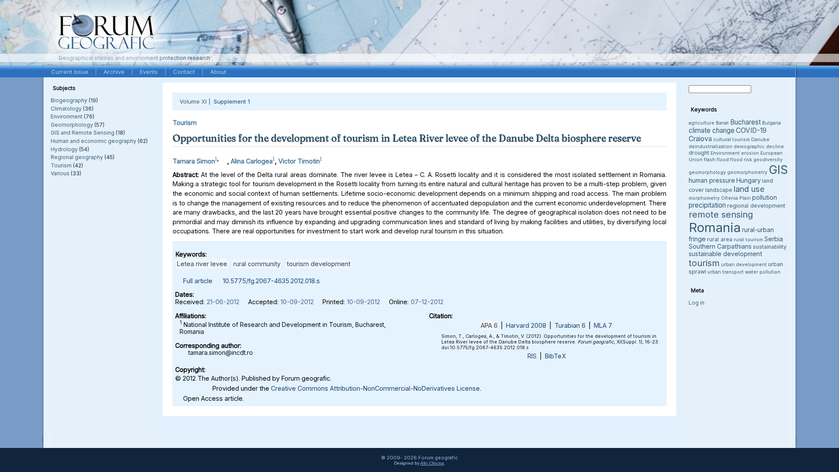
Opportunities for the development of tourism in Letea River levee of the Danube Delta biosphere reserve (407, 138)
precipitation (707, 205)
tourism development (318, 263)
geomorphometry (747, 172)
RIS (532, 356)
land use (749, 189)
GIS (778, 170)
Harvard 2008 (526, 325)
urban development (744, 264)
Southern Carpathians (720, 246)
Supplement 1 (232, 101)
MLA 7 (603, 325)
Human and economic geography (93, 141)
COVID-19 (751, 130)
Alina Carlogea (252, 161)
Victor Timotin (299, 161)
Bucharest (745, 122)
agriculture (701, 123)
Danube (760, 139)
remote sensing (721, 214)
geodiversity (768, 160)
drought (699, 152)
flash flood (716, 160)
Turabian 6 (570, 325)
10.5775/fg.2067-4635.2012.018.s (271, 281)
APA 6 (489, 325)
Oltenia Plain (736, 198)
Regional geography (77, 157)
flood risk (741, 160)
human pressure (712, 180)
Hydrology (64, 149)
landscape (718, 190)
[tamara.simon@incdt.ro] (222, 159)
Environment (67, 116)
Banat (722, 123)
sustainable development (725, 253)
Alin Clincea (432, 463)
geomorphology (707, 172)
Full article (197, 281)
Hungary (748, 180)
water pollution (762, 272)
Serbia (773, 239)
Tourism (61, 165)
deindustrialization (710, 146)
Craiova (700, 139)
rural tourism (748, 240)
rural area (719, 239)
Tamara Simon (194, 161)
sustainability (770, 246)
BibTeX (555, 356)
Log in (696, 302)
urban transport (725, 272)
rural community (257, 263)
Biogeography (69, 100)
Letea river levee (202, 263)
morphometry (704, 198)
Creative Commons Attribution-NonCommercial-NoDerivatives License (375, 388)
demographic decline (759, 146)
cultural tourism (731, 139)
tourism (704, 262)
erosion (750, 153)
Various (60, 173)
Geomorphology (72, 124)
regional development (756, 205)
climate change (712, 130)
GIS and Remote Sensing (82, 132)
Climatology (66, 108)
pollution (764, 197)
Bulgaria (771, 123)
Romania (715, 227)
